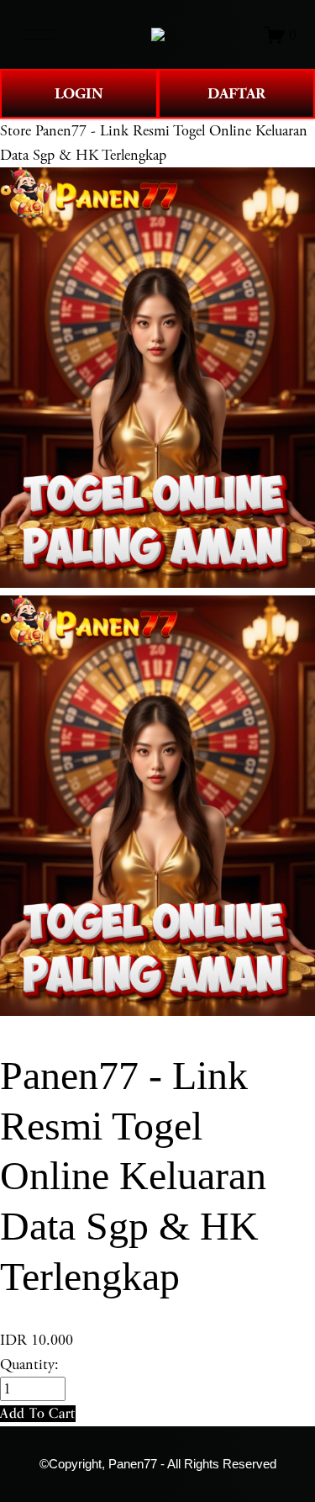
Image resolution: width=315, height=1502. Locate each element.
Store (15, 130)
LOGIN (79, 94)
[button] (38, 1413)
